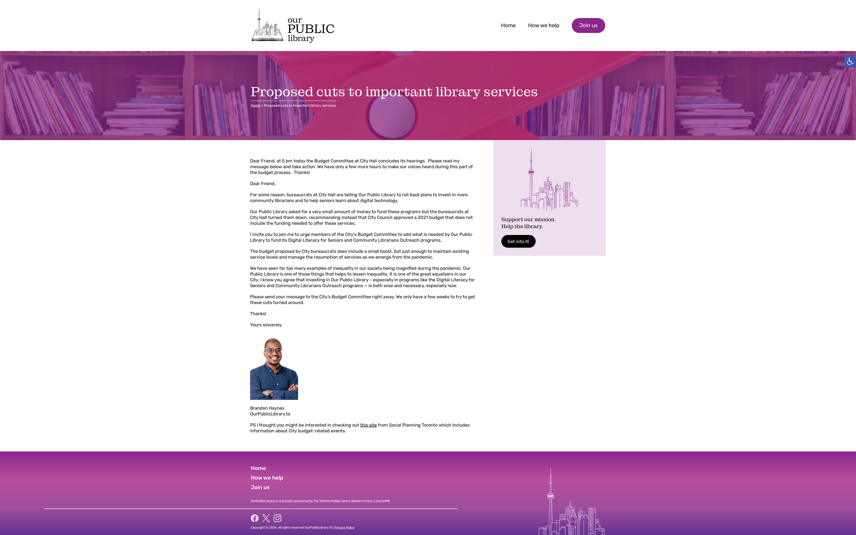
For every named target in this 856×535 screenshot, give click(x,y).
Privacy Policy (344, 527)
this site (368, 425)
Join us (588, 25)
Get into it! (518, 241)
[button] (850, 61)
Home (255, 105)
